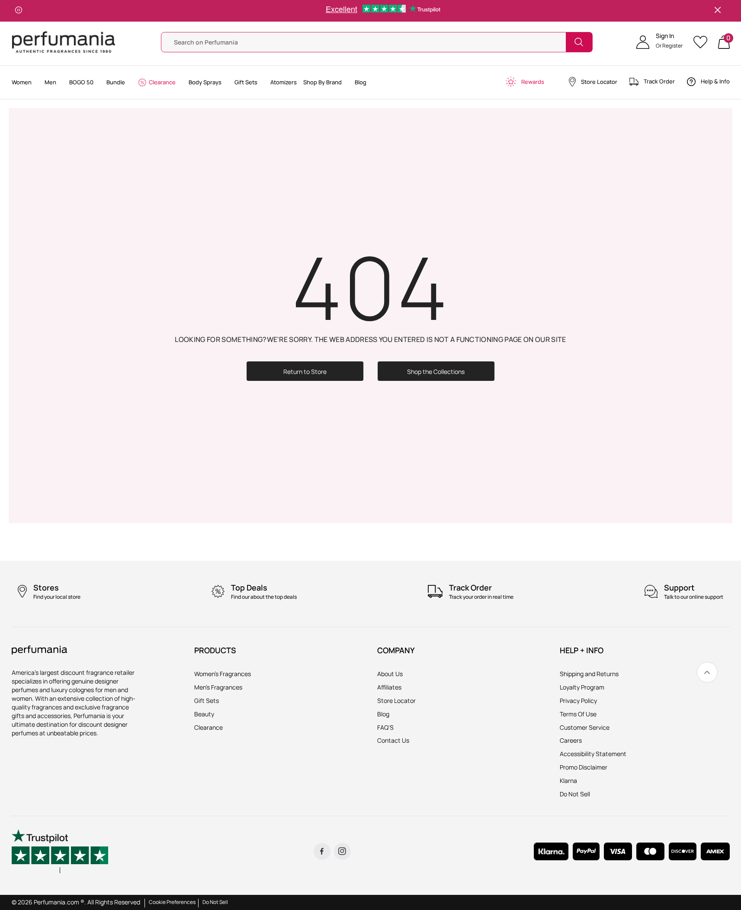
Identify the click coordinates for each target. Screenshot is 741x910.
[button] (659, 42)
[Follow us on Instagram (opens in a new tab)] (342, 851)
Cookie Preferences (172, 902)
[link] (707, 672)
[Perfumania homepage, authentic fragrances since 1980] (63, 41)
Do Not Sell (215, 902)
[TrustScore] (60, 851)
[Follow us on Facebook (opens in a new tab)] (322, 851)
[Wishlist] (703, 42)
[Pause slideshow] (19, 10)
